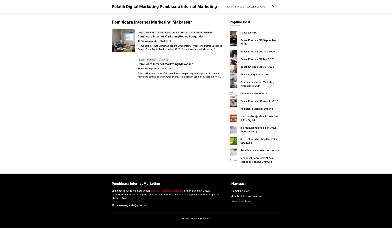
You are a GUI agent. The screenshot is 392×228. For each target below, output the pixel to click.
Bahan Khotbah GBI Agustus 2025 (259, 101)
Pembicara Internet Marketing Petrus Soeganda (170, 36)
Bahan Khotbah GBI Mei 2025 (257, 59)
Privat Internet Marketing (202, 32)
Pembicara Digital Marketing (256, 108)
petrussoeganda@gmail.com (131, 205)
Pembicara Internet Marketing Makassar (165, 64)
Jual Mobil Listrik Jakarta (246, 196)
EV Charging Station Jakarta (256, 74)
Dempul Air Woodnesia (253, 93)
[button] (273, 6)
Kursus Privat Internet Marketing (172, 32)
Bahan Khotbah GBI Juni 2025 (257, 51)
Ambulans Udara (241, 201)
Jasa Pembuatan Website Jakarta (246, 6)
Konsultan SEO (248, 32)
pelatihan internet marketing (167, 190)
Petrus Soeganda (149, 41)
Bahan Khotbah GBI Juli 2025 (257, 66)
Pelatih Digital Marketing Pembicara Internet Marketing (164, 6)
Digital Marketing (147, 32)
